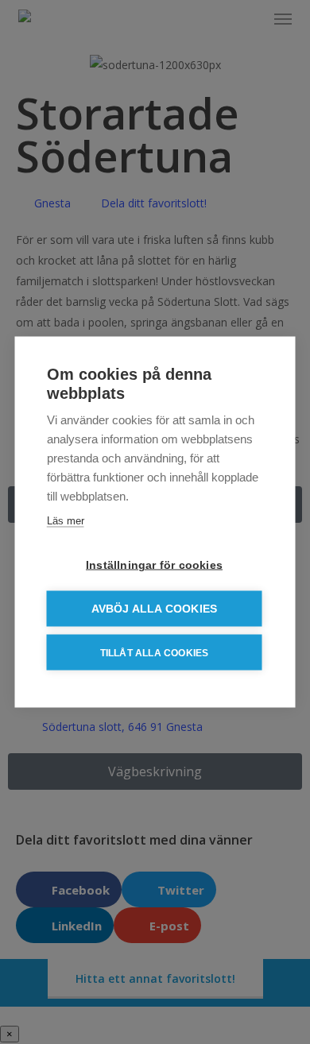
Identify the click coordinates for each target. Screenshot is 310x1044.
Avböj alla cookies (154, 609)
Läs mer (65, 521)
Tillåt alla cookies (154, 652)
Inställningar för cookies (154, 565)
